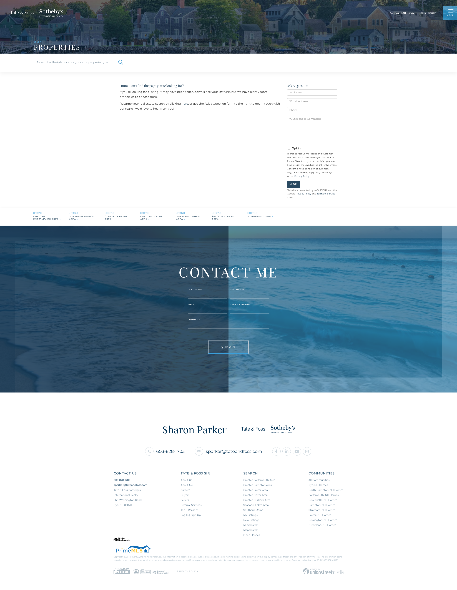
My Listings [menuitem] (250, 515)
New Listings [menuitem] (251, 520)
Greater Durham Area (188, 218)
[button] (120, 62)
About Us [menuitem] (186, 480)
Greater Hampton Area (81, 218)
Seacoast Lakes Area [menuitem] (256, 505)
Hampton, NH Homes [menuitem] (321, 505)
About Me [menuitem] (187, 485)
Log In (423, 13)
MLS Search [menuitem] (250, 525)
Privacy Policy (302, 176)
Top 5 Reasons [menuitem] (189, 510)
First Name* (195, 289)
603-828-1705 (170, 451)
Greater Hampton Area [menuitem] (257, 485)
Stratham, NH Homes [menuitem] (321, 510)
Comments (194, 319)
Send (293, 184)
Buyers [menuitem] (185, 495)
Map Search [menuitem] (250, 530)
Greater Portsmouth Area (46, 218)
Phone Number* (240, 304)
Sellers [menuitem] (185, 500)
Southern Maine (259, 216)
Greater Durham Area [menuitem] (256, 500)
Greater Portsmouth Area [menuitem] (259, 480)
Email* (191, 304)
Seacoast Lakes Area (223, 218)
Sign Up (432, 13)
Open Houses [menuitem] (251, 535)
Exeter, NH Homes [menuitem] (319, 515)
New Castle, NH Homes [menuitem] (322, 500)
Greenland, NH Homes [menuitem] (322, 525)
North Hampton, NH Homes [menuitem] (325, 490)
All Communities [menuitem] (319, 480)
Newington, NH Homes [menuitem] (322, 520)
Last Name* (237, 289)
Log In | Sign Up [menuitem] (191, 515)
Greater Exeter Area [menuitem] (255, 490)
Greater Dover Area (151, 218)
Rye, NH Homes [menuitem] (318, 485)
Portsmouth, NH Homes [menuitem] (323, 495)
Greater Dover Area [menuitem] (255, 495)
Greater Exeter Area (116, 218)
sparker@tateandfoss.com (234, 451)
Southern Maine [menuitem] (253, 510)
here (185, 103)
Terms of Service (326, 193)
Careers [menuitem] (185, 490)
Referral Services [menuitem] (191, 505)
